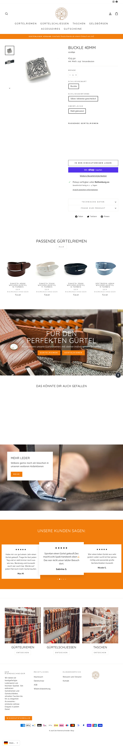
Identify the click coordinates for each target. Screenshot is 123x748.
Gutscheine (73, 29)
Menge (72, 70)
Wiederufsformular (18, 718)
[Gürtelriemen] (23, 625)
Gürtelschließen (54, 23)
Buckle (74, 86)
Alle (61, 247)
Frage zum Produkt (93, 208)
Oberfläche (75, 106)
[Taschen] (100, 625)
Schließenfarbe (79, 94)
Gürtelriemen (26, 23)
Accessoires (50, 29)
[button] (118, 375)
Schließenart (77, 81)
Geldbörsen (98, 23)
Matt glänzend (77, 111)
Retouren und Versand (72, 677)
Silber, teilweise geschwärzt (83, 99)
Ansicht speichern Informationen (85, 190)
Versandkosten (88, 61)
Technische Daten (93, 202)
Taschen (79, 23)
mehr (16, 474)
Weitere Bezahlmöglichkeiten (93, 176)
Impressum (38, 677)
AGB (35, 685)
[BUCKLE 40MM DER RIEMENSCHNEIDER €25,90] (72, 140)
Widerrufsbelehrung (42, 689)
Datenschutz (39, 681)
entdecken (23, 652)
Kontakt (66, 681)
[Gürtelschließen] (61, 625)
